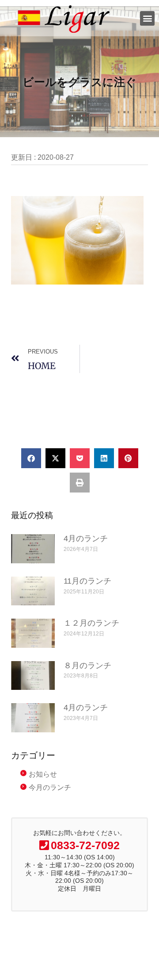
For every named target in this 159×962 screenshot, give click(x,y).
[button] (147, 18)
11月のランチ (87, 581)
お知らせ (43, 774)
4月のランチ (86, 538)
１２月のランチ (91, 623)
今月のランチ (50, 787)
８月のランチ (87, 665)
